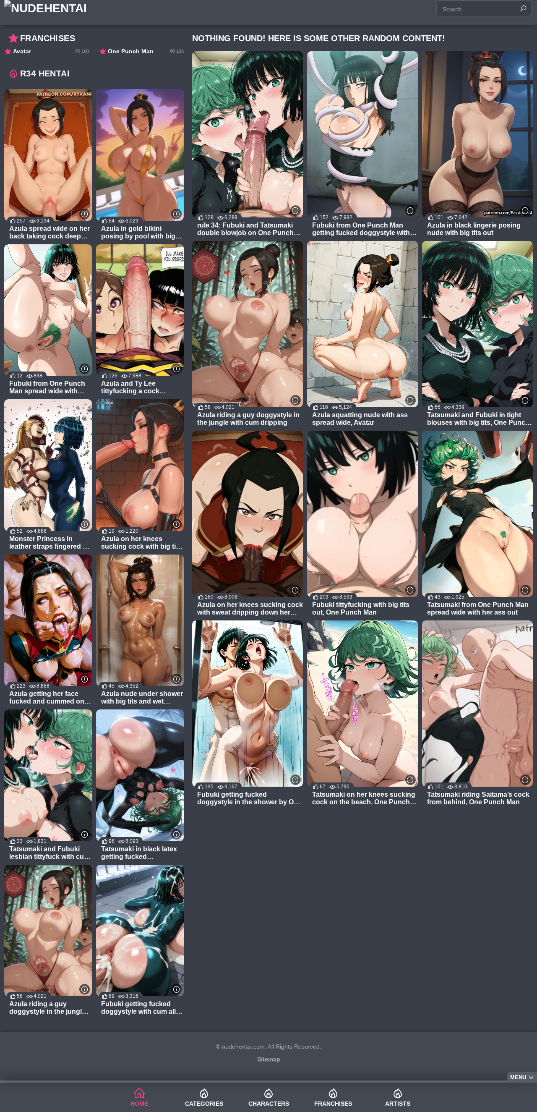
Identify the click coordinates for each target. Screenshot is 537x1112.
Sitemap (268, 1059)
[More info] (295, 210)
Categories (204, 1103)
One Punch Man (146, 51)
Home (139, 1103)
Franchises (333, 1103)
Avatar (51, 51)
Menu (518, 1077)
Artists (397, 1103)
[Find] (523, 8)
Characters (268, 1103)
